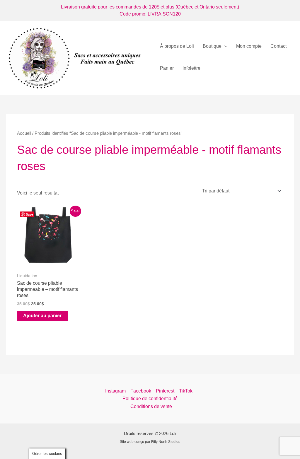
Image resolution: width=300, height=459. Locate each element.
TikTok (185, 390)
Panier (167, 68)
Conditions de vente (151, 406)
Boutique (212, 46)
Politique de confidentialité (150, 398)
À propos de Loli (177, 46)
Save (29, 214)
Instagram (115, 390)
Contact (278, 46)
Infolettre (191, 68)
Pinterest (165, 390)
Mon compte (249, 46)
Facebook (140, 390)
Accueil (24, 133)
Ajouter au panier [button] (42, 315)
